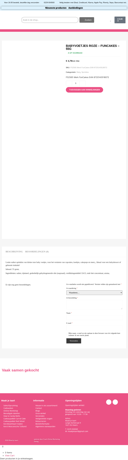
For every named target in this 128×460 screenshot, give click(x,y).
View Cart (9, 455)
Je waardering (72, 288)
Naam (69, 313)
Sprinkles (85, 72)
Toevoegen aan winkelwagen (84, 90)
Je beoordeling (72, 298)
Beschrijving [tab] (14, 251)
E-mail (69, 323)
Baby (78, 72)
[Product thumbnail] (13, 49)
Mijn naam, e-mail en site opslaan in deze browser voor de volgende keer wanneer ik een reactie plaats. (94, 334)
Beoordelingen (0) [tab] (37, 251)
